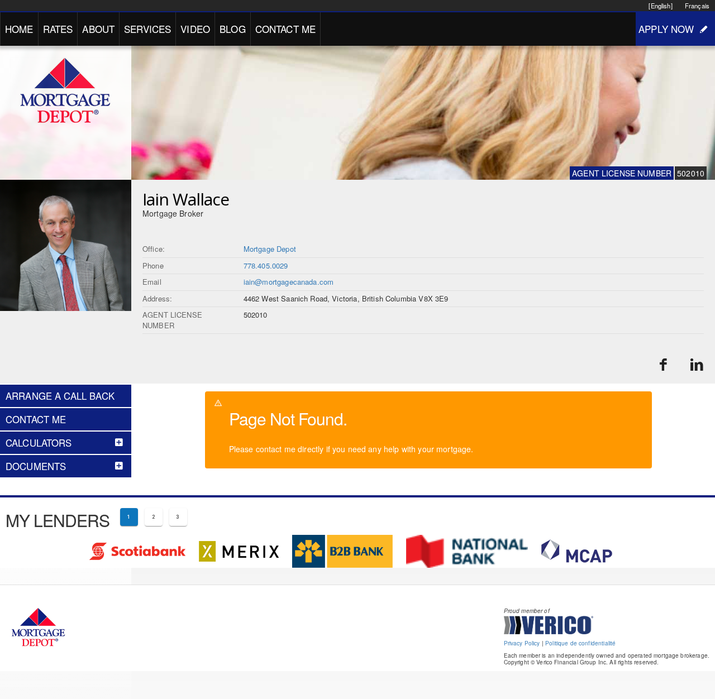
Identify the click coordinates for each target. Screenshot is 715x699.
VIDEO (195, 29)
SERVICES (147, 29)
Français (697, 5)
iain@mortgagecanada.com (288, 281)
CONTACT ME (285, 29)
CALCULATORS (39, 442)
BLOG (233, 29)
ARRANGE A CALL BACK (60, 396)
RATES (58, 29)
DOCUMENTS (36, 466)
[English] (660, 5)
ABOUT (98, 29)
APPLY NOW (666, 29)
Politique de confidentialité (580, 643)
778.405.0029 (266, 265)
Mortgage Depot (270, 248)
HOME (19, 29)
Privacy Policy (522, 643)
